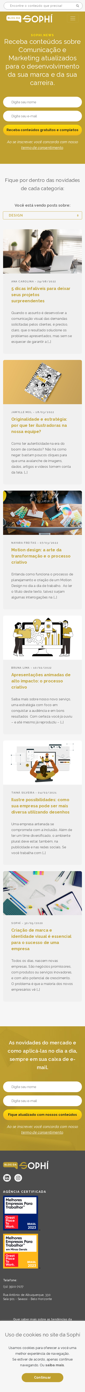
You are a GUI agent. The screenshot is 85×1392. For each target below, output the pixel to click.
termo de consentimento (42, 147)
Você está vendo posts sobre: (42, 205)
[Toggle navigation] (73, 18)
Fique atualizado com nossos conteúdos (42, 1115)
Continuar (42, 1377)
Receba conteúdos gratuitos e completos (42, 130)
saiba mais (54, 1365)
